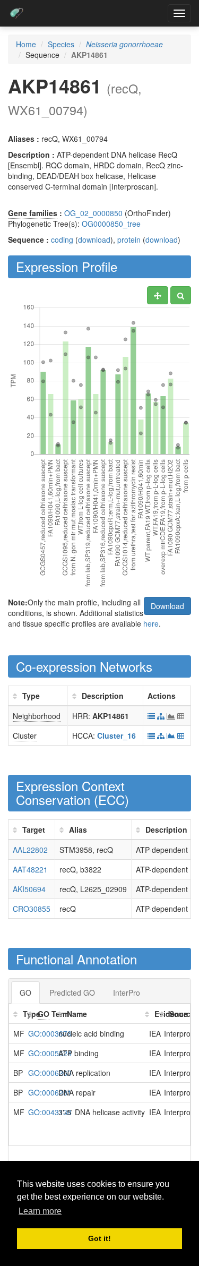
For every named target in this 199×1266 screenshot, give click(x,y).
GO (25, 992)
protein (129, 239)
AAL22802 (30, 849)
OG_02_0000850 (93, 213)
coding (62, 239)
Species (61, 44)
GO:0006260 (50, 1072)
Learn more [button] (40, 1211)
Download (167, 606)
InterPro (126, 992)
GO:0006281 (50, 1092)
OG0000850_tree (111, 223)
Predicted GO (72, 992)
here (151, 623)
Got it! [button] (99, 1238)
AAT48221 (30, 869)
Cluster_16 (116, 735)
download (94, 239)
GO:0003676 (50, 1033)
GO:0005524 (50, 1053)
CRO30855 (31, 908)
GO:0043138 (50, 1112)
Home (26, 44)
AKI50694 (29, 889)
